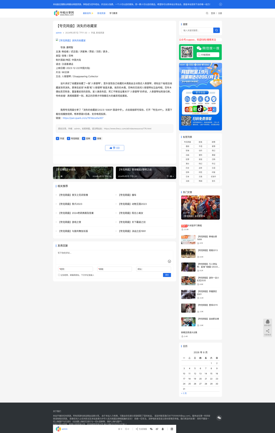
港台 (187, 164)
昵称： (62, 269)
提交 (167, 275)
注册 (220, 13)
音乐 (213, 181)
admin (59, 32)
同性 (200, 172)
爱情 (213, 146)
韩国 (200, 181)
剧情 (213, 142)
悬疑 (213, 155)
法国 (187, 181)
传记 (213, 164)
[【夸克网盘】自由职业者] (188, 321)
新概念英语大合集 (189, 332)
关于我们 (57, 411)
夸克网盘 (75, 138)
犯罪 (187, 159)
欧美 (200, 142)
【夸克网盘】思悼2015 (207, 305)
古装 (200, 177)
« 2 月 (184, 393)
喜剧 (187, 146)
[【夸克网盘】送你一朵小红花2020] (188, 280)
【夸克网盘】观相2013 (207, 250)
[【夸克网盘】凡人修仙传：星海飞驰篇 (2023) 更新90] (188, 267)
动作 (200, 151)
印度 (213, 172)
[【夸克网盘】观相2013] (188, 253)
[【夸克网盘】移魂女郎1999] (188, 239)
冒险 (200, 155)
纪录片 (213, 177)
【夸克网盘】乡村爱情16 (194, 216)
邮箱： (101, 269)
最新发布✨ (88, 13)
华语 (93, 32)
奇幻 (213, 151)
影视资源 (101, 13)
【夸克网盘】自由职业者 (208, 318)
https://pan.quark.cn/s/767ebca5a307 (83, 118)
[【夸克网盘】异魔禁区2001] (188, 294)
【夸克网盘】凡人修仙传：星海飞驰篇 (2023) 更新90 (207, 267)
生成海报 (142, 429)
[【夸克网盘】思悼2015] (188, 308)
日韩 (213, 159)
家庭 (200, 159)
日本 (187, 177)
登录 (213, 13)
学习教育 (113, 13)
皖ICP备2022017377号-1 (115, 424)
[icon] (219, 418)
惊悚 (99, 138)
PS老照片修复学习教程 (191, 225)
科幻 (200, 164)
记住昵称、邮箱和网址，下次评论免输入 (77, 275)
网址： (141, 269)
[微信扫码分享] (151, 429)
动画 (187, 155)
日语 (213, 168)
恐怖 (88, 138)
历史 (187, 168)
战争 (200, 168)
